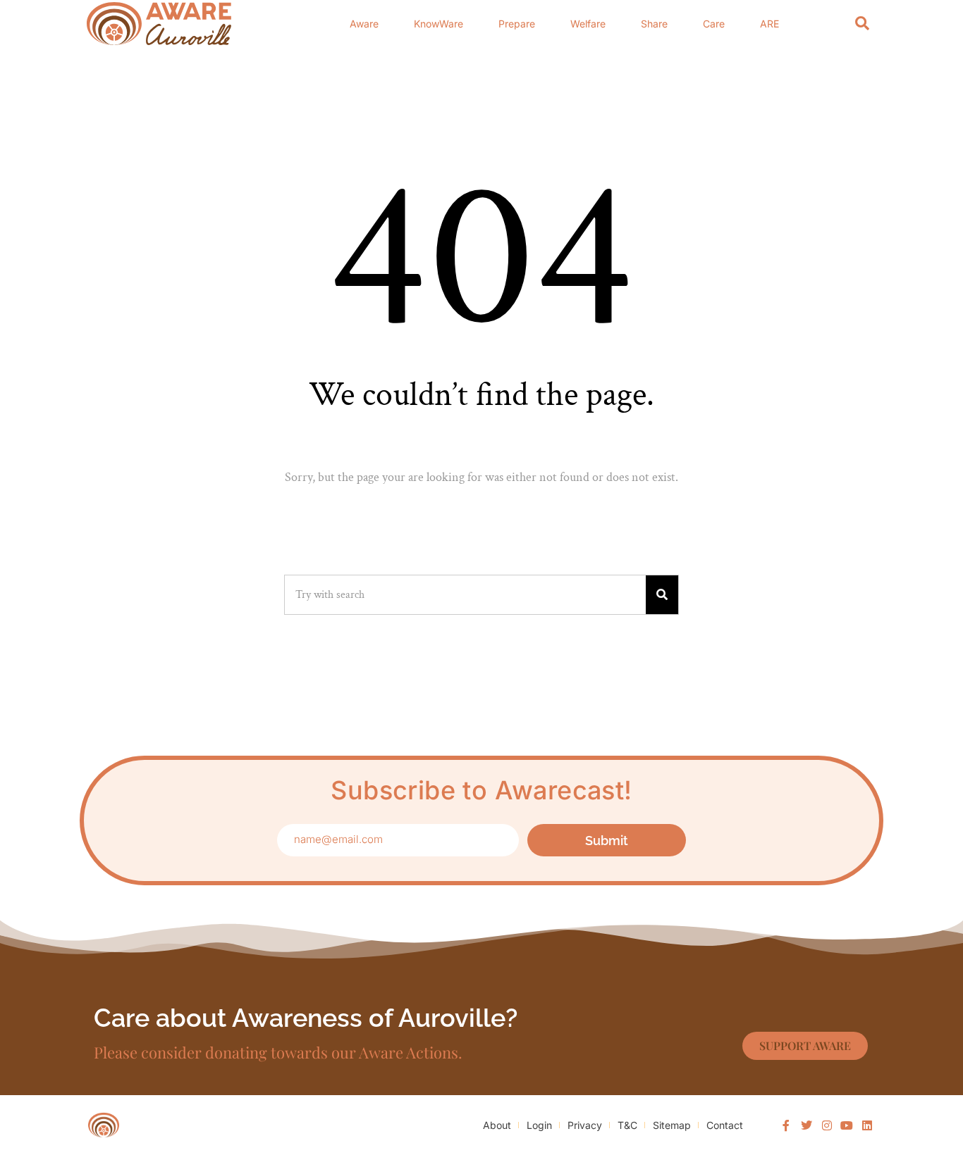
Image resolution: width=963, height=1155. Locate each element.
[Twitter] (806, 1125)
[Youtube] (847, 1125)
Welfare (588, 24)
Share (654, 24)
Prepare (516, 24)
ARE (769, 24)
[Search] (862, 24)
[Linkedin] (867, 1125)
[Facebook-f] (787, 1125)
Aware (364, 24)
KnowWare (438, 24)
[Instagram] (827, 1125)
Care (714, 24)
